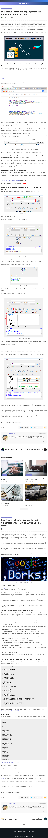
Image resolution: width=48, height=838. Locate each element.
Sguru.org (34, 437)
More (4, 499)
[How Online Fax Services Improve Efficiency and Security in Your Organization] (36, 468)
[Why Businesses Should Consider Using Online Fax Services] (12, 468)
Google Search (10, 792)
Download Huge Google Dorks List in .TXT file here (11, 710)
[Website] (43, 441)
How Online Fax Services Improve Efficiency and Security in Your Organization (35, 478)
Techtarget (3, 588)
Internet (3, 8)
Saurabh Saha (5, 17)
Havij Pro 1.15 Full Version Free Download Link (10, 180)
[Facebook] (45, 441)
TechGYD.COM (29, 437)
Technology (9, 8)
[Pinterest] (41, 427)
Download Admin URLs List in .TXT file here (10, 762)
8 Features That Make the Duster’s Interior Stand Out (35, 502)
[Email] (45, 427)
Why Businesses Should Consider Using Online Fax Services (12, 478)
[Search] (45, 3)
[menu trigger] (2, 3)
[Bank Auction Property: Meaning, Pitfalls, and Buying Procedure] (12, 492)
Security (15, 422)
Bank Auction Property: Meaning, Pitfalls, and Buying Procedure (11, 502)
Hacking (8, 422)
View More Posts (42, 433)
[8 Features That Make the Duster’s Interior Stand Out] (36, 492)
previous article (7, 23)
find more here (5, 78)
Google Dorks (36, 30)
